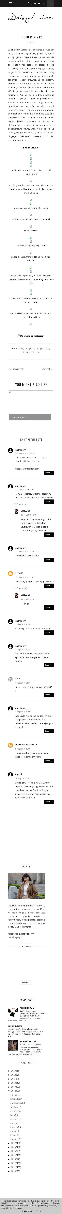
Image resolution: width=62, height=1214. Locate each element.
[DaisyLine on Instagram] (31, 336)
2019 (13, 1087)
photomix (35, 352)
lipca (12, 1115)
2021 (13, 1079)
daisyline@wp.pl (15, 937)
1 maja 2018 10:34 (22, 624)
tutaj (12, 189)
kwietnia (14, 1127)
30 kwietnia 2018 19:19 (24, 489)
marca (13, 1131)
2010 (13, 1171)
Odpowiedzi (22, 504)
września (14, 1107)
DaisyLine (25, 511)
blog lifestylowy (27, 348)
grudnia (13, 1095)
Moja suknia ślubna (15, 1025)
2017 (13, 1143)
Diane (17, 678)
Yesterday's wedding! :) (28, 1041)
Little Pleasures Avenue (26, 744)
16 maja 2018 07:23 (23, 778)
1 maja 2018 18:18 (28, 515)
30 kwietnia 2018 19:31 (24, 551)
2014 (13, 1155)
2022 (13, 1075)
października (16, 1103)
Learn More (27, 1211)
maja (12, 1123)
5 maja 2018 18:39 (22, 749)
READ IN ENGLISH (31, 147)
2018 (13, 1091)
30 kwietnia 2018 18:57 (24, 453)
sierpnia (14, 1111)
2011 (13, 1167)
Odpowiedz (49, 473)
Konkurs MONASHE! (27, 1007)
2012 (13, 1163)
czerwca (14, 1119)
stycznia (14, 1139)
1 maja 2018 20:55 (22, 649)
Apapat (18, 774)
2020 (13, 1083)
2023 (13, 1071)
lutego (13, 1135)
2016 (13, 1147)
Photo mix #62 (18, 417)
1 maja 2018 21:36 (22, 683)
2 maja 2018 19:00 (22, 712)
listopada (14, 1099)
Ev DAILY (19, 573)
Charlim (27, 189)
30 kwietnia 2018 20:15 (24, 577)
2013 (13, 1159)
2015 (13, 1151)
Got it (38, 1211)
